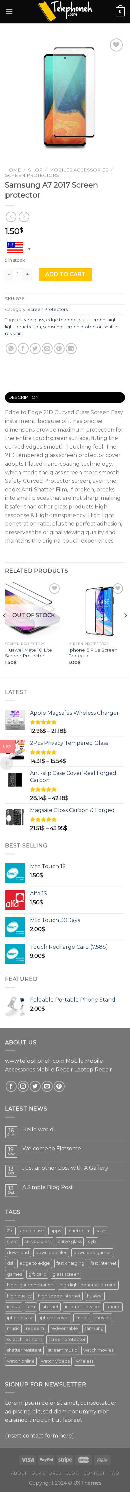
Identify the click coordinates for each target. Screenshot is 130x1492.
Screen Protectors (32, 175)
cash (100, 1230)
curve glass (70, 1241)
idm (31, 1306)
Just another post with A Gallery (65, 1168)
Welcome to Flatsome (51, 1148)
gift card (37, 1274)
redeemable (64, 1328)
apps (55, 1230)
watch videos (55, 1361)
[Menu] (9, 11)
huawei (95, 1295)
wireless (84, 1361)
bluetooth (78, 1230)
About (19, 1473)
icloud (13, 1306)
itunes (81, 1317)
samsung (52, 326)
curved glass (30, 319)
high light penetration (30, 1284)
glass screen (92, 319)
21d (10, 1230)
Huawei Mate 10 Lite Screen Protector (28, 653)
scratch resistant (24, 1339)
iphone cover (54, 1317)
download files (51, 1252)
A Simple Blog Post (47, 1187)
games (14, 1274)
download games (92, 1252)
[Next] (125, 629)
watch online (21, 1361)
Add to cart (65, 274)
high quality (19, 1295)
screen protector (83, 326)
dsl (10, 1263)
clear (12, 1241)
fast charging (70, 1263)
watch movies (98, 1350)
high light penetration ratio (88, 1284)
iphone (113, 1306)
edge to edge (61, 319)
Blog (72, 1473)
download (18, 1252)
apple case (32, 1230)
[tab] (65, 397)
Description (23, 397)
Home (13, 170)
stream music (62, 1350)
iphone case (20, 1317)
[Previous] (4, 629)
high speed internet (59, 1295)
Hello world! (38, 1129)
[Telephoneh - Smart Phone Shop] (65, 11)
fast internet (104, 1263)
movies (102, 1317)
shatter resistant (24, 1350)
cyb (92, 1241)
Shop (35, 170)
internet (50, 1306)
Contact (94, 1473)
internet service (82, 1306)
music (13, 1328)
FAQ (114, 1473)
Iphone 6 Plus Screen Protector (93, 653)
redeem (35, 1328)
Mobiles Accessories (78, 170)
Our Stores (46, 1473)
